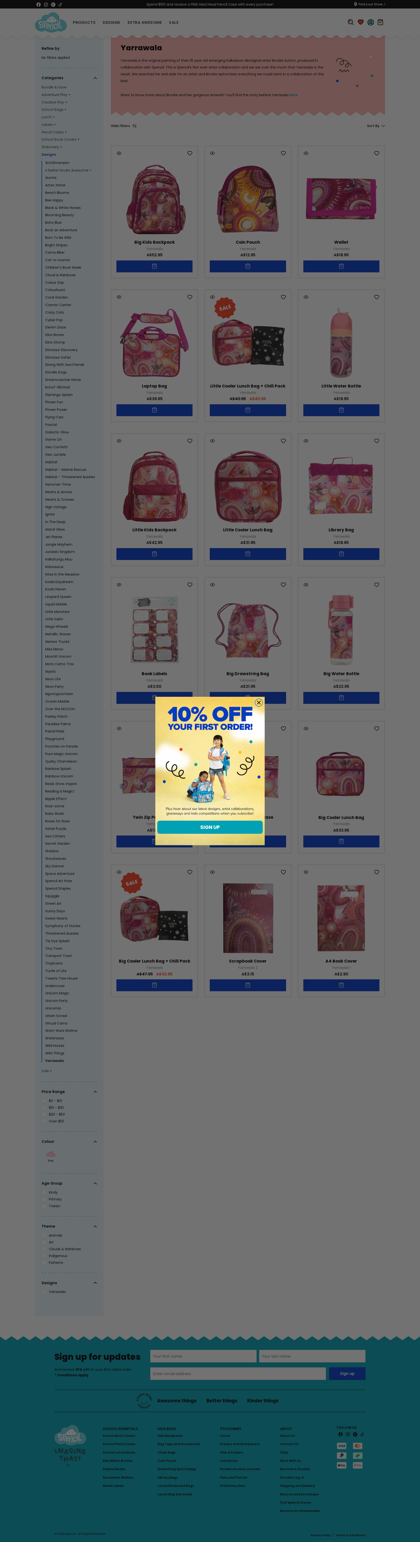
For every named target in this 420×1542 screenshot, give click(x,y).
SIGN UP (210, 827)
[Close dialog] (259, 702)
